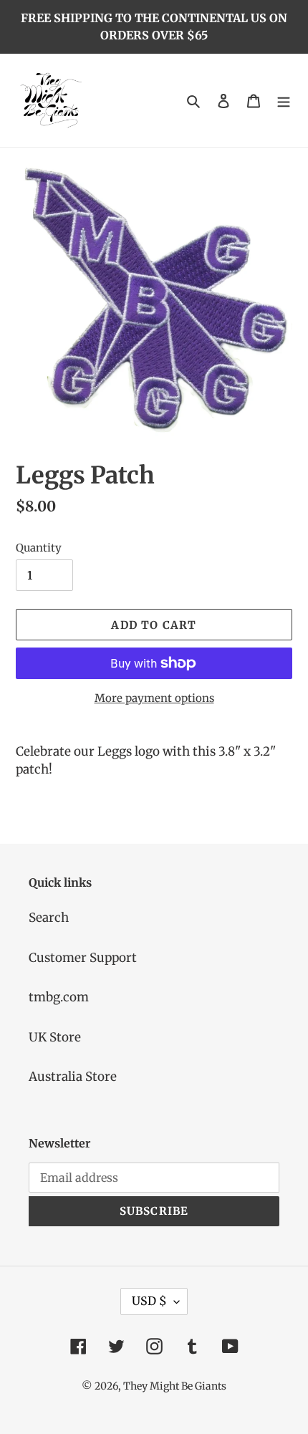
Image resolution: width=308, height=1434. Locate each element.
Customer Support (83, 958)
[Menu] (284, 100)
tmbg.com (59, 997)
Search (49, 917)
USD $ (149, 1301)
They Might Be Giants (174, 1386)
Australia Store (73, 1076)
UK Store (55, 1037)
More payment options (154, 698)
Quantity (39, 547)
